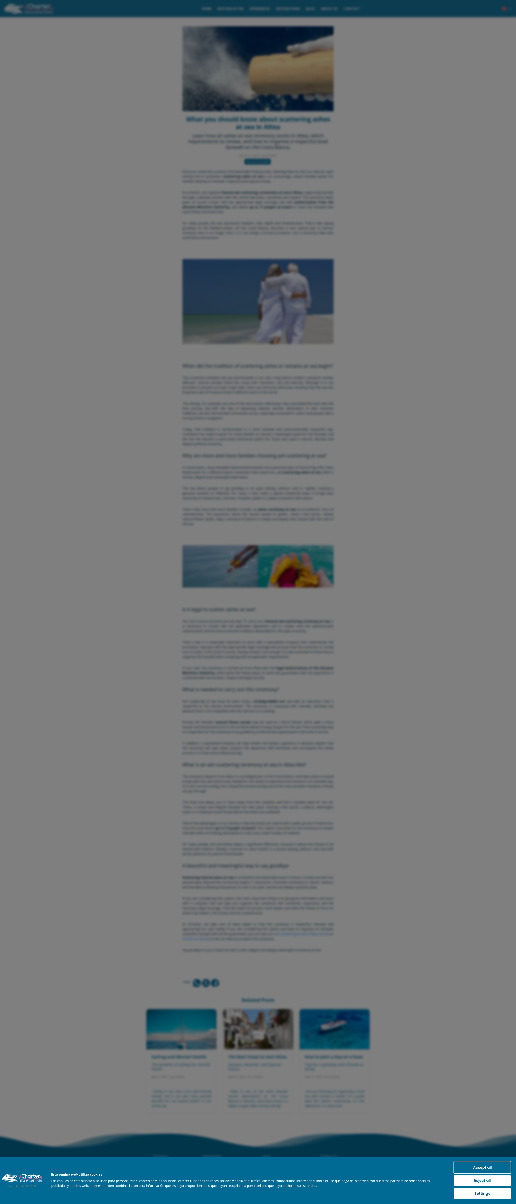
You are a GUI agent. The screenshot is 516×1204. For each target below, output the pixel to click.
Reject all (482, 1180)
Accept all (482, 1167)
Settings (482, 1193)
